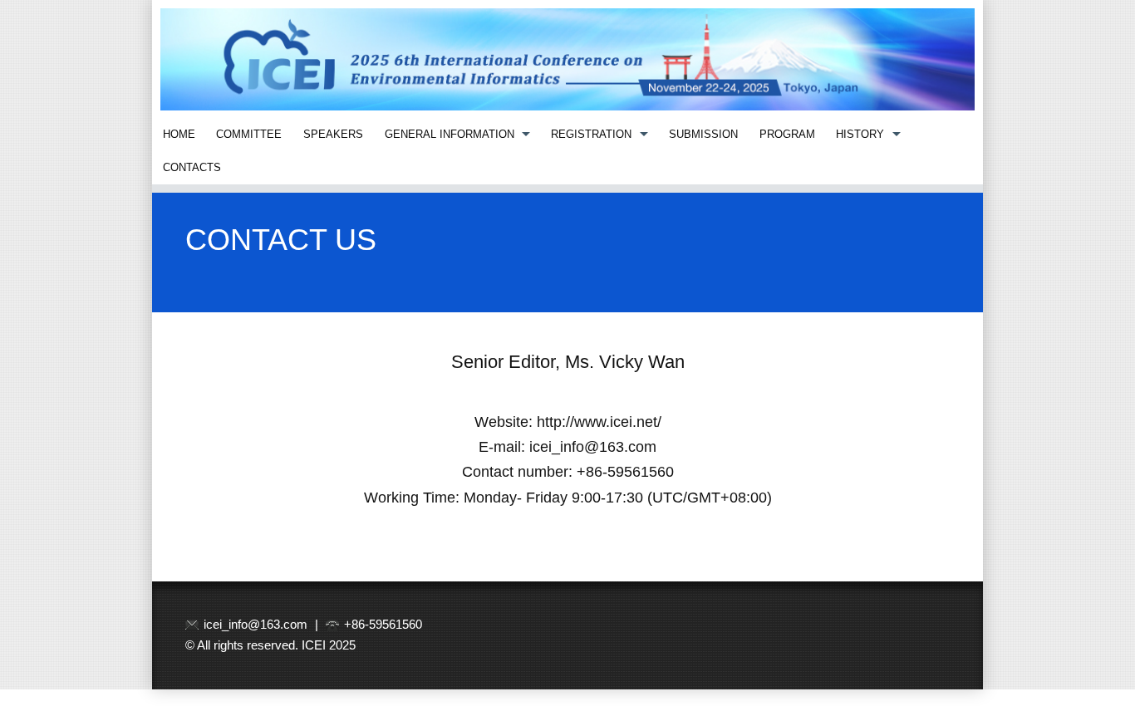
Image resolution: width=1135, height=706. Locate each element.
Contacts (192, 167)
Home (179, 134)
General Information (449, 134)
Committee (249, 134)
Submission (703, 134)
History (860, 134)
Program (787, 134)
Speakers (333, 134)
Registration (591, 134)
